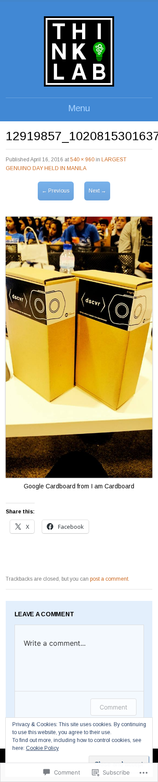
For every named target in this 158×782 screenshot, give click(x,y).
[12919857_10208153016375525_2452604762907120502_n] (79, 475)
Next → (97, 191)
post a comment (109, 579)
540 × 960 (82, 159)
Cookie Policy (42, 748)
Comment (113, 707)
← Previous (55, 191)
